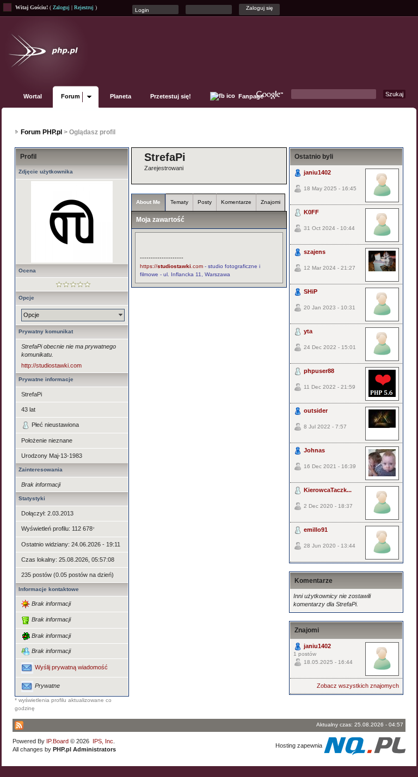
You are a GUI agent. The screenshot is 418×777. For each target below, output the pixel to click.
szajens (314, 251)
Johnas (314, 450)
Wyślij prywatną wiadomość (71, 667)
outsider (316, 410)
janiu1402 (317, 172)
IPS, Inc (103, 741)
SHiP (310, 291)
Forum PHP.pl (41, 132)
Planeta (120, 96)
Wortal (32, 96)
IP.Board (57, 741)
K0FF (311, 212)
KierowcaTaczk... (328, 490)
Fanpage (250, 96)
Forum (70, 96)
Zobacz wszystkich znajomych (358, 685)
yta (308, 331)
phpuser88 (319, 371)
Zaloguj (61, 7)
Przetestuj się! (170, 96)
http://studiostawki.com (51, 365)
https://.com (171, 266)
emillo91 (316, 529)
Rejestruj (84, 7)
